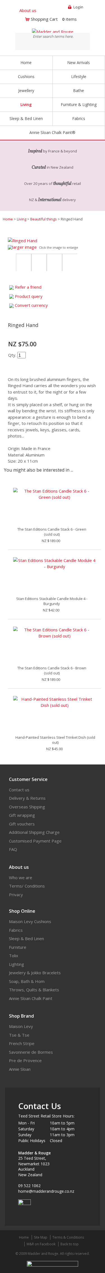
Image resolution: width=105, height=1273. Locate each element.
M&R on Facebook (41, 1244)
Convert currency (31, 305)
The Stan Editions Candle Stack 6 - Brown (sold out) (51, 670)
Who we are (20, 877)
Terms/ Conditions (27, 886)
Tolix (13, 955)
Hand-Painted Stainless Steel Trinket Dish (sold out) (55, 740)
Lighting (16, 964)
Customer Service (28, 779)
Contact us (19, 789)
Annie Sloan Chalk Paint (30, 998)
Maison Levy (21, 1026)
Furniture (17, 947)
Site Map (40, 1237)
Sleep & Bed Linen (26, 938)
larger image (24, 247)
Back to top (69, 1244)
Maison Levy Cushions (30, 921)
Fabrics (16, 930)
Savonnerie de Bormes (31, 1052)
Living (21, 219)
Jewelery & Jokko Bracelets (35, 972)
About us (27, 10)
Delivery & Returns (27, 798)
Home (26, 62)
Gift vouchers (22, 824)
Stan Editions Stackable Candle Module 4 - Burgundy (51, 601)
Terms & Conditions (68, 1237)
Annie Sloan (20, 1069)
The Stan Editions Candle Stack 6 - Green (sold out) (51, 532)
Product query (29, 296)
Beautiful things (43, 219)
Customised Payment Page (35, 841)
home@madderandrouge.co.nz (46, 1191)
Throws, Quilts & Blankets (34, 989)
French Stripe (21, 1043)
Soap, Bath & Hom (27, 981)
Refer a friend (28, 287)
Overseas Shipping (27, 807)
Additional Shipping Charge (34, 832)
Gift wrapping (22, 815)
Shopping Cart (44, 19)
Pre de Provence (25, 1060)
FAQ (13, 849)
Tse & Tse (19, 1035)
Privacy (16, 894)
